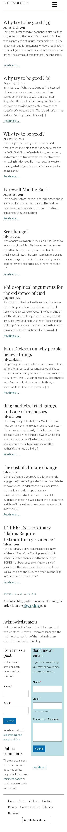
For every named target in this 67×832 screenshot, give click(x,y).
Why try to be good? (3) (26, 22)
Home (11, 801)
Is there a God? (15, 2)
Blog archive (32, 605)
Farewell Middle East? (26, 189)
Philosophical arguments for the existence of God (33, 290)
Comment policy (30, 807)
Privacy (12, 807)
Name (8, 686)
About (22, 801)
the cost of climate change (30, 467)
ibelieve (34, 801)
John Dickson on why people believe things (32, 351)
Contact (47, 801)
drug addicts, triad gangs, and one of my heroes (30, 408)
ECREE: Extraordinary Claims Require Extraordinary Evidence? (29, 533)
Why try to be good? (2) (26, 78)
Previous (8, 593)
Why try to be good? (24, 134)
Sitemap (48, 807)
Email (7, 703)
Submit (10, 721)
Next (34, 593)
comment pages (12, 779)
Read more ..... (11, 65)
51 (21, 593)
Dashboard (40, 767)
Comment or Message (45, 718)
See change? (16, 231)
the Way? (13, 813)
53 (28, 593)
